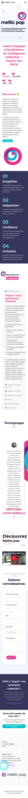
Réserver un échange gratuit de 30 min (14, 732)
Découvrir (7, 140)
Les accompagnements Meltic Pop (14, 710)
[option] (14, 485)
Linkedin (4, 752)
